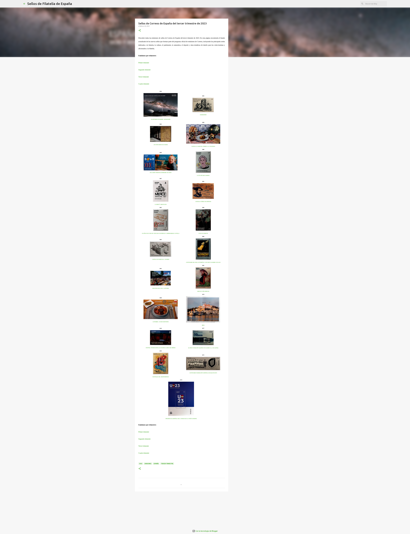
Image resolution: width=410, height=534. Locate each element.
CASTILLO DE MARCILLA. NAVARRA (160, 259)
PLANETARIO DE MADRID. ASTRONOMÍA (160, 119)
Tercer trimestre (143, 77)
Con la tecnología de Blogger (206, 531)
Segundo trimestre (144, 70)
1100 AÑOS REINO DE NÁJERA (161, 144)
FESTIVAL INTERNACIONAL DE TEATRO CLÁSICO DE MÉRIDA (160, 347)
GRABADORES (203, 114)
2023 (140, 463)
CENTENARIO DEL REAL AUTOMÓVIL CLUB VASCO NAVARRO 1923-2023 (203, 262)
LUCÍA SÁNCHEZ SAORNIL (203, 175)
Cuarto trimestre (143, 84)
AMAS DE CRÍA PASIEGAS (203, 291)
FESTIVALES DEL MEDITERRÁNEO (160, 376)
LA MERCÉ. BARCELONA (161, 204)
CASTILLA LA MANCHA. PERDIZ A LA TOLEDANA (203, 146)
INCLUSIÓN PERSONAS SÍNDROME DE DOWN (160, 172)
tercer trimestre (167, 463)
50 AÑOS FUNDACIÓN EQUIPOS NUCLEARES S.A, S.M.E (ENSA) (203, 347)
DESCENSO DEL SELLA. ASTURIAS (160, 288)
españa (156, 463)
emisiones (148, 463)
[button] (139, 30)
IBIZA (203, 325)
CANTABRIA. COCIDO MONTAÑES (161, 321)
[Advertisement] (181, 510)
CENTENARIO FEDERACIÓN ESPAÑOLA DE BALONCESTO (203, 372)
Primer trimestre (143, 63)
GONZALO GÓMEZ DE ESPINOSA (203, 201)
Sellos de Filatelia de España (49, 4)
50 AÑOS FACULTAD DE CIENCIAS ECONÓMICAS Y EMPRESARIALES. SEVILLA (160, 233)
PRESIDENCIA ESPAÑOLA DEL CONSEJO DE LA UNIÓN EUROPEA (181, 418)
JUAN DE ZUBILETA (203, 233)
